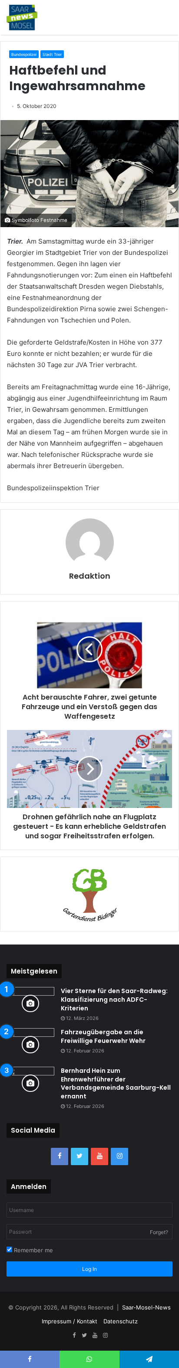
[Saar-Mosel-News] (22, 17)
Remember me (32, 1250)
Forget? (159, 1232)
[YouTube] (99, 1156)
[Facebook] (59, 1156)
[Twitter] (79, 1156)
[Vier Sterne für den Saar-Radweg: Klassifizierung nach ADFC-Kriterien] (30, 1003)
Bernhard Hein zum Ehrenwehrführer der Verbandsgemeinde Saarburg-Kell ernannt (116, 1083)
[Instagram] (119, 1156)
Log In (89, 1269)
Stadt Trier (52, 54)
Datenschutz (120, 1321)
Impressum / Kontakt (69, 1321)
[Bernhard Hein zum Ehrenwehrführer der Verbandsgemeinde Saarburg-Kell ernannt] (30, 1083)
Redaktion (89, 575)
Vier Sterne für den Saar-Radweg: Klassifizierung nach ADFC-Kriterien (114, 999)
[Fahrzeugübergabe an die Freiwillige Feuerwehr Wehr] (30, 1044)
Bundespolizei (23, 54)
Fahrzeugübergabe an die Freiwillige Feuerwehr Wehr (103, 1036)
